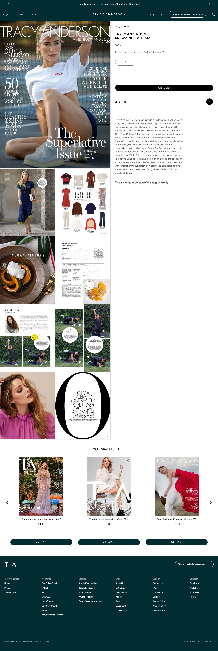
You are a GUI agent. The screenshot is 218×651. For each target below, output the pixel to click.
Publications (121, 610)
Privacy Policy (159, 605)
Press (7, 587)
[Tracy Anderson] (109, 14)
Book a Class (85, 592)
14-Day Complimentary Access (187, 14)
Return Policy (159, 601)
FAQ (154, 587)
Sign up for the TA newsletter (191, 564)
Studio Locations (87, 587)
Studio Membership (88, 583)
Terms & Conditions (192, 641)
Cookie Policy (159, 610)
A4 (43, 592)
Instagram (195, 592)
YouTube (194, 587)
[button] (8, 14)
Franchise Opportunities (90, 601)
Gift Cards (120, 587)
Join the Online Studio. (124, 3)
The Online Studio (50, 583)
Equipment (121, 605)
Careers (156, 596)
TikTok (193, 596)
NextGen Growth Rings (50, 607)
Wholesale (158, 592)
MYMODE (46, 596)
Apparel (119, 596)
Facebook (194, 583)
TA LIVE (45, 587)
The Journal (10, 592)
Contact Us (158, 583)
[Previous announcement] (8, 4)
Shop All (119, 583)
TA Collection (122, 592)
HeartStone (47, 601)
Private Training (86, 596)
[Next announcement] (209, 4)
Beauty (119, 601)
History (7, 583)
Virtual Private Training (52, 614)
